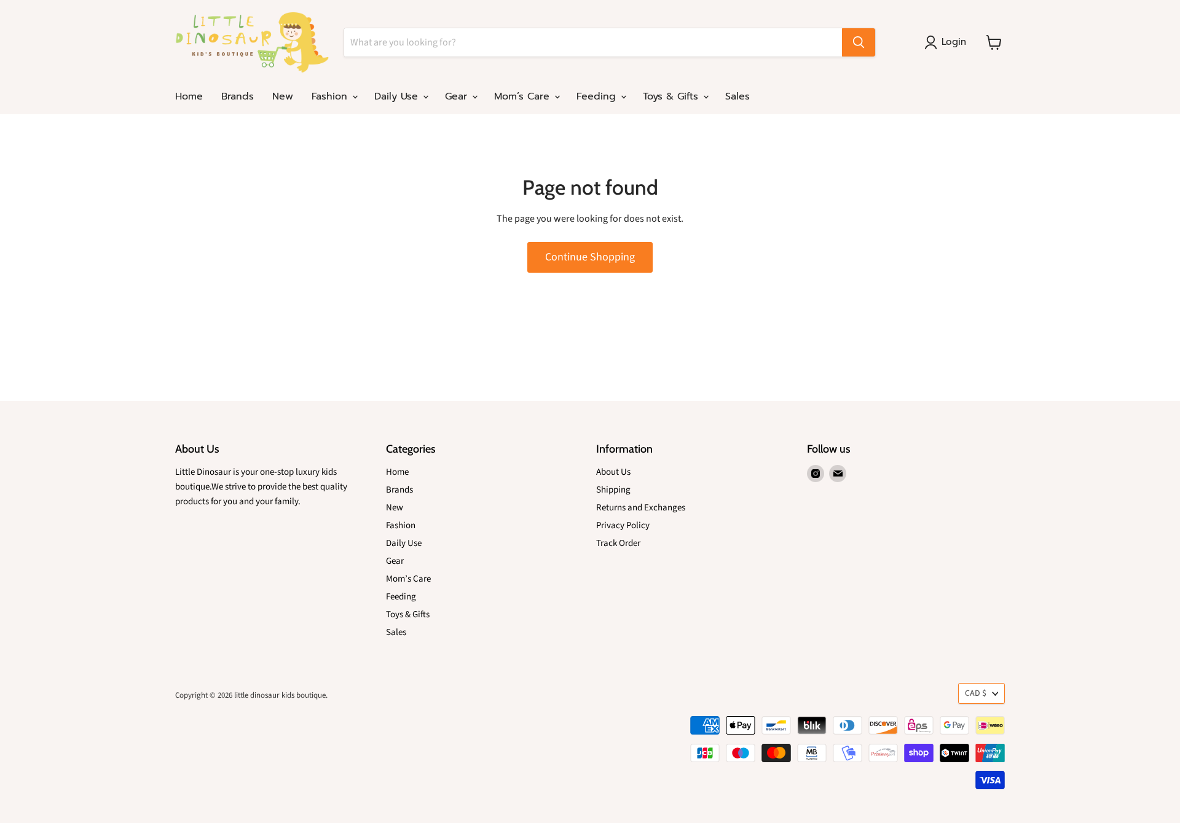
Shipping (613, 489)
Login (954, 42)
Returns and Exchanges (640, 507)
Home (189, 96)
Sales (737, 96)
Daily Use (398, 96)
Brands (237, 96)
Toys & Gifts (672, 96)
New (282, 96)
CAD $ (975, 693)
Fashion (331, 96)
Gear (458, 96)
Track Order (618, 543)
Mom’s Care (523, 96)
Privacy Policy (623, 525)
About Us (613, 472)
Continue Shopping (590, 257)
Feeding (598, 96)
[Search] (858, 42)
